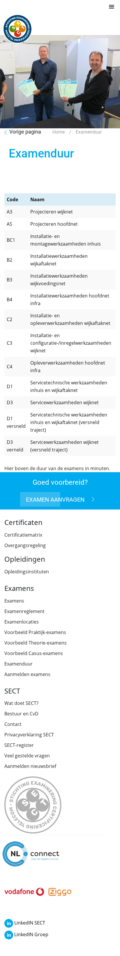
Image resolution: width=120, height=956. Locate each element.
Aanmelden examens (27, 674)
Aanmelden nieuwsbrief (30, 766)
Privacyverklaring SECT (29, 734)
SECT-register (19, 745)
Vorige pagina (25, 131)
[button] (111, 7)
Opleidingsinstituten (26, 571)
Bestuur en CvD (21, 713)
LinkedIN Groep (30, 934)
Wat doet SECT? (21, 703)
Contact (13, 724)
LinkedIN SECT (29, 923)
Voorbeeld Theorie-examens (35, 643)
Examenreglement (24, 611)
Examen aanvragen (56, 499)
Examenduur (18, 664)
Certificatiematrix (23, 535)
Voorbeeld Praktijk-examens (35, 632)
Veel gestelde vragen (27, 755)
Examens (14, 601)
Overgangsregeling (25, 545)
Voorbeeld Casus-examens (33, 653)
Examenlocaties (21, 622)
